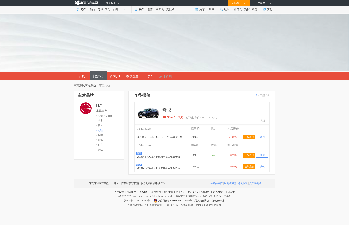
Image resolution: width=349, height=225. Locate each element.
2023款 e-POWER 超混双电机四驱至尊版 (158, 168)
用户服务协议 (202, 200)
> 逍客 (99, 144)
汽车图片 (181, 191)
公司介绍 (115, 76)
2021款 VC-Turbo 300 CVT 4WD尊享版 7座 (159, 137)
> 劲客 (99, 120)
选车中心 (168, 191)
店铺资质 (165, 76)
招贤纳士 (131, 191)
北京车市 (111, 3)
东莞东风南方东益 (85, 85)
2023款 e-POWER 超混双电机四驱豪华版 (158, 156)
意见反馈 (243, 183)
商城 (211, 9)
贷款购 (170, 9)
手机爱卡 (230, 191)
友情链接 (156, 191)
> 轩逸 (99, 140)
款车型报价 (263, 95)
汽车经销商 (255, 183)
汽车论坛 (193, 191)
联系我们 (144, 191)
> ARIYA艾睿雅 (104, 115)
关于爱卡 (119, 191)
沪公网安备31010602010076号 (175, 200)
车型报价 (98, 76)
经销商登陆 (216, 183)
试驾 (107, 9)
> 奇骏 (99, 130)
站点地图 (205, 191)
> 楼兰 (99, 125)
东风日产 (101, 110)
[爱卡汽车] (86, 3)
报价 (151, 9)
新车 (93, 9)
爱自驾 (237, 9)
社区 (227, 9)
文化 (269, 9)
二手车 (149, 76)
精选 (254, 9)
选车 (83, 9)
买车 (141, 9)
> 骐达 (99, 149)
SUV (122, 9)
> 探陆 (99, 135)
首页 (82, 76)
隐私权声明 (218, 200)
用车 (202, 9)
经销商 (160, 9)
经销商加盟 (230, 183)
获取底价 (249, 137)
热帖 (247, 9)
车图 (115, 9)
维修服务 (132, 76)
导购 (100, 9)
